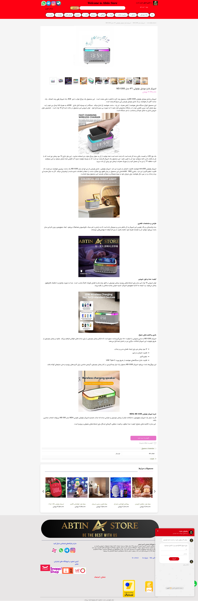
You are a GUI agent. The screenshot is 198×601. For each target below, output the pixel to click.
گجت (86, 15)
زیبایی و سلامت (122, 15)
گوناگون (103, 15)
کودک (111, 15)
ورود (147, 7)
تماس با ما (50, 15)
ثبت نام (142, 7)
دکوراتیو (77, 15)
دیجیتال (93, 15)
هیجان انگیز (68, 15)
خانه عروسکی (144, 15)
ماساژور (133, 15)
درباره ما (60, 15)
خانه (152, 15)
